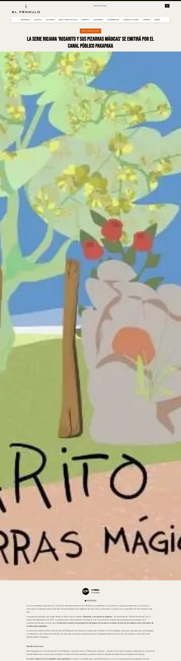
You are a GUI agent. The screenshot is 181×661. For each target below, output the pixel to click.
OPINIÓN (146, 20)
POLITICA (38, 20)
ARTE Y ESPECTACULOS (68, 20)
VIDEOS (157, 20)
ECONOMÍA (98, 20)
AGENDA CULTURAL (131, 20)
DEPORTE (85, 20)
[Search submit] (167, 6)
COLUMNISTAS (113, 20)
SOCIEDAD (50, 20)
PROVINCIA (25, 20)
